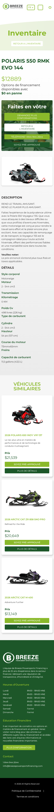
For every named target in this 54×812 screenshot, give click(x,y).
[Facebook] (23, 806)
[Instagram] (31, 806)
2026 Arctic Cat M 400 (19, 597)
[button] (50, 7)
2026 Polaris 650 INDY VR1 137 (23, 435)
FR (29, 7)
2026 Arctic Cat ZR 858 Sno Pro (25, 519)
